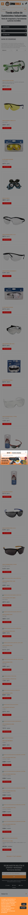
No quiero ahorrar (14, 458)
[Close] (26, 452)
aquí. (8, 912)
